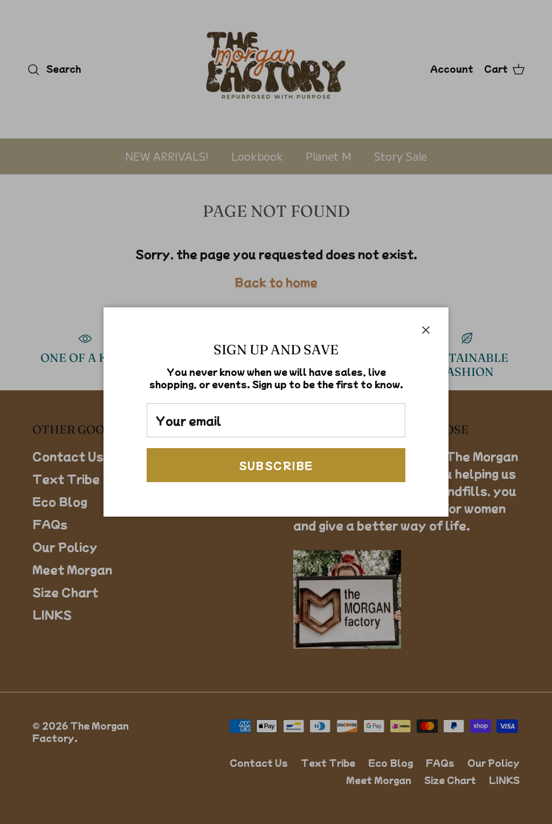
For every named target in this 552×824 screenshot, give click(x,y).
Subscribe (276, 465)
